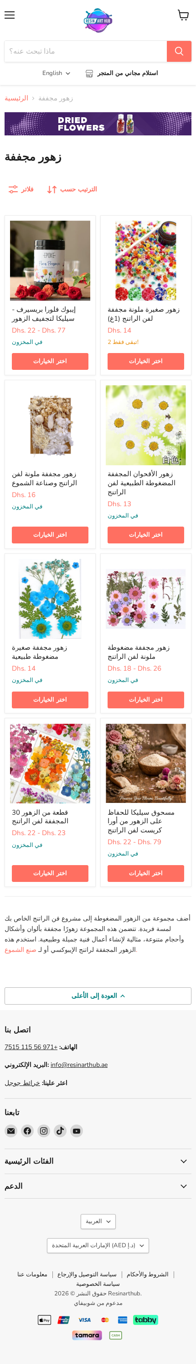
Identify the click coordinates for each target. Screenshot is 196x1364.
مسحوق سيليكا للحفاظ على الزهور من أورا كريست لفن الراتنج (141, 821)
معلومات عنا (32, 1274)
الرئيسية (16, 98)
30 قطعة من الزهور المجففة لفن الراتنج (40, 817)
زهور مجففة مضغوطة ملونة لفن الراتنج (139, 652)
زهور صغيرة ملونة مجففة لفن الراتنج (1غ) (144, 314)
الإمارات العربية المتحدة (93, 1245)
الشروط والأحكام (148, 1274)
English (52, 73)
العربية (94, 1221)
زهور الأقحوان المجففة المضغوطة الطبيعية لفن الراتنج (141, 482)
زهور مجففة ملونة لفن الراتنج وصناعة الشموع (44, 478)
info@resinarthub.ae (79, 1064)
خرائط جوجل (22, 1083)
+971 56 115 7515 (31, 1047)
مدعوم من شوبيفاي (98, 1303)
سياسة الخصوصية (98, 1284)
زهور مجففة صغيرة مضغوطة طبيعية (39, 652)
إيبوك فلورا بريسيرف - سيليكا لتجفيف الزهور (44, 314)
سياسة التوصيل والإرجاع (87, 1274)
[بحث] (179, 51)
